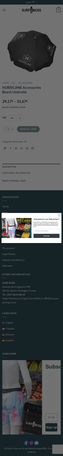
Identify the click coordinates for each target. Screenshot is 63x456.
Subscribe (46, 236)
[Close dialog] (59, 215)
